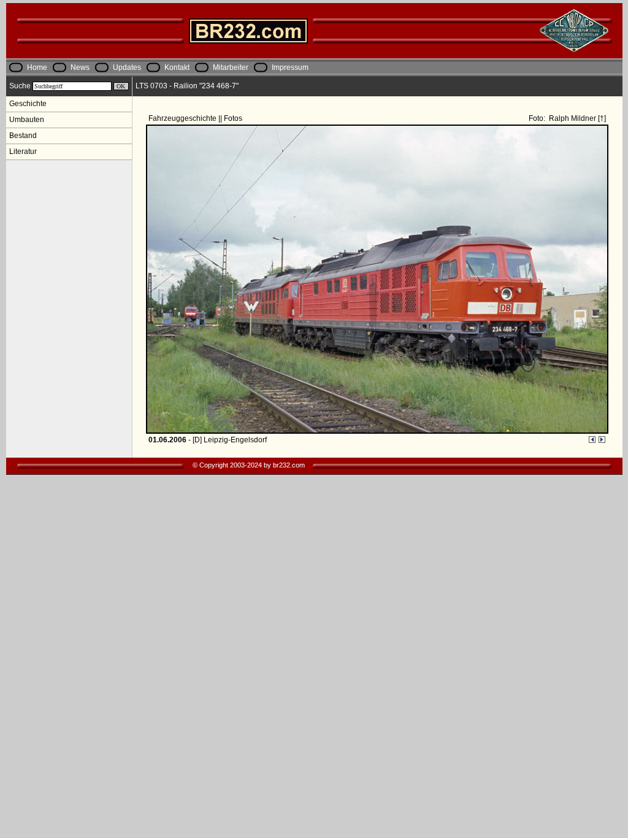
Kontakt (177, 67)
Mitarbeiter (230, 67)
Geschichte (28, 103)
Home (37, 67)
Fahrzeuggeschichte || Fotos (196, 118)
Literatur (23, 151)
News (80, 67)
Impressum (290, 67)
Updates (127, 67)
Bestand (23, 135)
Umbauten (26, 119)
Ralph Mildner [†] (576, 118)
